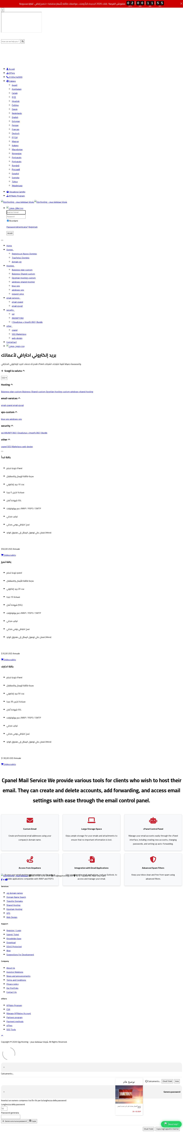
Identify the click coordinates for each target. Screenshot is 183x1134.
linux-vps (16, 286)
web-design (17, 338)
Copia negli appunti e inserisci (167, 1129)
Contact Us (11, 992)
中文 (14, 97)
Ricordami (13, 221)
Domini (10, 250)
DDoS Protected (14, 947)
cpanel (14, 330)
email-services (13, 298)
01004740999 (15, 77)
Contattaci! (11, 342)
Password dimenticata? (17, 227)
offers (9, 1025)
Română (15, 165)
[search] (15, 346)
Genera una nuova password (15, 1121)
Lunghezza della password (13, 1104)
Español (15, 174)
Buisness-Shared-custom (23, 274)
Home (9, 246)
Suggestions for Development (20, 955)
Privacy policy (12, 984)
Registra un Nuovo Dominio (24, 254)
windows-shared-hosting (23, 282)
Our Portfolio (12, 988)
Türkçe (15, 182)
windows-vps (18, 290)
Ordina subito (9, 555)
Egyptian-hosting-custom (24, 278)
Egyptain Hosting (14, 909)
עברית (15, 137)
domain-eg (17, 262)
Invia (177, 1081)
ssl (13, 314)
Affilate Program (14, 1005)
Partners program (14, 1017)
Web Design (11, 917)
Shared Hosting (13, 905)
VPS (8, 913)
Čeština (15, 105)
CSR (8, 1009)
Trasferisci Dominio (20, 258)
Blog (8, 951)
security (10, 310)
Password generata (10, 1113)
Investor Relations (14, 972)
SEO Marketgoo (19, 334)
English (15, 117)
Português (16, 157)
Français (15, 129)
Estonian (16, 121)
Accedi (11, 69)
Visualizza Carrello (17, 192)
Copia (33, 1121)
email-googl (17, 306)
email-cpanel (17, 302)
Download (11, 942)
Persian (15, 125)
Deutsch (15, 133)
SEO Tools (11, 1029)
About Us (10, 968)
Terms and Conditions (16, 980)
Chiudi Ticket (167, 1081)
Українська (17, 186)
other (9, 326)
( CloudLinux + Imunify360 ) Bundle (27, 322)
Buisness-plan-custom (22, 270)
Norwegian (17, 153)
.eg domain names (14, 893)
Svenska (15, 178)
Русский (16, 170)
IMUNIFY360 (18, 318)
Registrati (33, 227)
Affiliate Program (17, 196)
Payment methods (14, 1021)
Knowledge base (13, 938)
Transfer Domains (14, 901)
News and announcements (18, 976)
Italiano (12, 81)
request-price (18, 294)
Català (14, 93)
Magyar (15, 141)
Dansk (14, 109)
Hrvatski (15, 101)
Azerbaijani (16, 89)
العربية (14, 85)
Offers (12, 73)
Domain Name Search (16, 897)
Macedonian (17, 149)
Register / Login (13, 930)
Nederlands (17, 113)
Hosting (10, 266)
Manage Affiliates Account (18, 1013)
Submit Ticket (12, 934)
